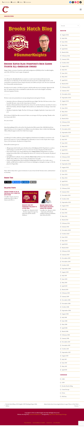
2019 (63, 382)
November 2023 (66, 129)
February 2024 (66, 122)
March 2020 (65, 247)
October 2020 (65, 233)
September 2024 (66, 97)
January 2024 (65, 125)
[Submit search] (78, 26)
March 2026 (65, 52)
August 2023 (65, 136)
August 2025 (65, 66)
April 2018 (64, 328)
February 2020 (66, 251)
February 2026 (66, 56)
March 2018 (65, 331)
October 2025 (65, 62)
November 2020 (66, 230)
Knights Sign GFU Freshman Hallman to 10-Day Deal (29, 206)
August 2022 (65, 167)
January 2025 (65, 90)
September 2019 (66, 268)
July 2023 (64, 139)
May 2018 (64, 324)
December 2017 (66, 342)
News (63, 393)
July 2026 (64, 38)
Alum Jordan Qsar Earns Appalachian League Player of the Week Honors (60, 405)
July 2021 (64, 209)
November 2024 (66, 94)
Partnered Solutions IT (35, 414)
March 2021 (65, 219)
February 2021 (66, 223)
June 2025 (64, 73)
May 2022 (64, 178)
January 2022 (65, 192)
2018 (63, 379)
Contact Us (49, 422)
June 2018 (64, 321)
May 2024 (64, 111)
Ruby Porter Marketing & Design (58, 414)
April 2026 (65, 49)
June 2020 (65, 237)
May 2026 (64, 45)
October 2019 (65, 265)
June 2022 (64, 174)
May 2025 (64, 76)
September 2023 (66, 132)
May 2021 (64, 216)
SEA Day (64, 396)
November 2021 (66, 195)
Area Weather (56, 422)
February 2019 (66, 293)
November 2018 (66, 303)
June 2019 (64, 279)
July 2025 (64, 69)
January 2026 (65, 59)
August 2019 (65, 272)
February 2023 (66, 157)
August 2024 (65, 101)
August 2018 (65, 314)
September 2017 (66, 352)
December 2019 (66, 258)
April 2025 (64, 80)
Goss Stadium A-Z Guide (39, 422)
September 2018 (66, 310)
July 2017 (64, 359)
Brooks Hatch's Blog (67, 386)
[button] (81, 9)
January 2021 (65, 226)
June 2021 (64, 213)
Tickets (21, 2)
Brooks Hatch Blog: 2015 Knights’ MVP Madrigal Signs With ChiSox (20, 405)
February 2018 (66, 335)
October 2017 (65, 349)
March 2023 (65, 153)
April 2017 (64, 370)
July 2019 (64, 275)
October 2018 (65, 307)
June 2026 (64, 42)
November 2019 (66, 261)
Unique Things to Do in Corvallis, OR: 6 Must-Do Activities (12, 193)
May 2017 (64, 366)
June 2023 (64, 143)
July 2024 (64, 104)
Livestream (28, 2)
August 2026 (65, 35)
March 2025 (65, 83)
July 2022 (64, 171)
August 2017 (65, 356)
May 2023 (64, 146)
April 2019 (64, 286)
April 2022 (65, 181)
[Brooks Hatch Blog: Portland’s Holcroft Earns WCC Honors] (48, 197)
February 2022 (66, 188)
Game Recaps (65, 389)
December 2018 (66, 300)
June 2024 (64, 108)
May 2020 (64, 240)
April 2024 (65, 115)
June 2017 (64, 363)
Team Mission (27, 422)
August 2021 (65, 206)
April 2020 (65, 244)
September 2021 (66, 202)
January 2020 (65, 254)
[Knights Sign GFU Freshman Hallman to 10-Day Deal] (30, 197)
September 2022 (66, 164)
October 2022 (65, 160)
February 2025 (66, 87)
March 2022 (65, 185)
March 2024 (65, 118)
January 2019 (65, 296)
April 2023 (64, 150)
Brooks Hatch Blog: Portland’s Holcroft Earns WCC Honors (46, 206)
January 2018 (65, 338)
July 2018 (64, 317)
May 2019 (64, 282)
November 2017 (66, 345)
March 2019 (65, 289)
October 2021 (65, 199)
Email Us (14, 2)
